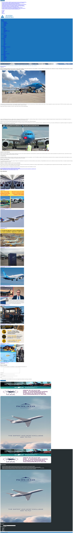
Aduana (5, 52)
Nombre (1, 374)
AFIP (4, 50)
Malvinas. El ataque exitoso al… (4, 362)
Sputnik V (14, 169)
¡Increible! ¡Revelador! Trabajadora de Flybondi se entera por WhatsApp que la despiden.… (14, 4)
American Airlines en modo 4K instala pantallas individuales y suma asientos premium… (14, 8)
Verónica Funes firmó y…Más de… (5, 343)
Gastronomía (5, 30)
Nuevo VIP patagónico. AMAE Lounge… (6, 324)
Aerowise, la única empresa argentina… (5, 266)
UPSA (4, 41)
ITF (4, 45)
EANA (5, 49)
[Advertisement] (36, 112)
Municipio (5, 34)
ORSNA (5, 48)
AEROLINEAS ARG (5, 169)
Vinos (4, 29)
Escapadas (5, 56)
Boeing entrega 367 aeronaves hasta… (5, 285)
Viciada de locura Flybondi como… (5, 247)
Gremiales (3, 38)
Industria (5, 24)
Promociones (3, 54)
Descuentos (5, 59)
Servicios (5, 37)
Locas (4, 26)
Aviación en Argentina (3, 526)
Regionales (5, 22)
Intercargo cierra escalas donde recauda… (5, 208)
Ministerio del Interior (7, 53)
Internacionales (6, 23)
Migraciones (5, 51)
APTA (4, 40)
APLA (5, 39)
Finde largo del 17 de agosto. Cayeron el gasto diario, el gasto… (10, 6)
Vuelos (5, 55)
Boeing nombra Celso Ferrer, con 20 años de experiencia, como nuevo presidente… (13, 5)
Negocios (5, 25)
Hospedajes (5, 57)
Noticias (4, 66)
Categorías (1, 525)
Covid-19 (10, 169)
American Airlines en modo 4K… (4, 189)
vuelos (17, 169)
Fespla (4, 44)
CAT (4, 32)
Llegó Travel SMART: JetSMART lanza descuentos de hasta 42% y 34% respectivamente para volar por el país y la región (18, 466)
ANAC (5, 47)
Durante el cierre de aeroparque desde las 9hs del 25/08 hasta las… (11, 3)
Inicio (3, 20)
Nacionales (5, 21)
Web (1, 377)
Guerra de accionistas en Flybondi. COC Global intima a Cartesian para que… (12, 7)
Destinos (5, 28)
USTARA (5, 43)
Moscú (12, 169)
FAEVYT (5, 31)
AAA (4, 42)
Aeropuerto (5, 35)
